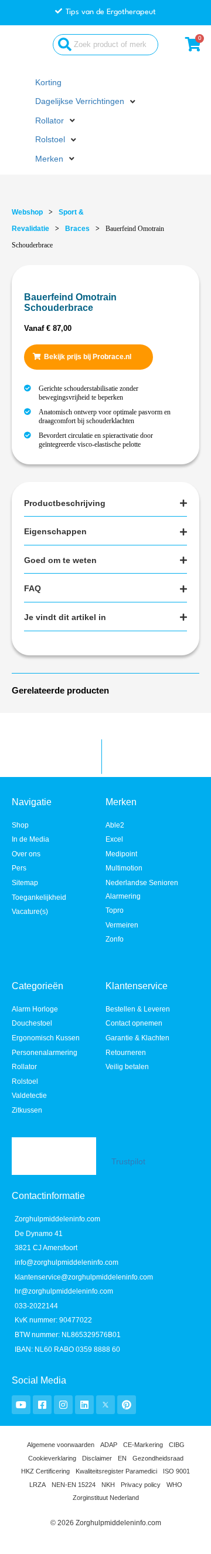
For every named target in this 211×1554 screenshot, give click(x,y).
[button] (86, 102)
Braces (77, 229)
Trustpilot (128, 1161)
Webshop (27, 212)
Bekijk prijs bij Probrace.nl (87, 357)
